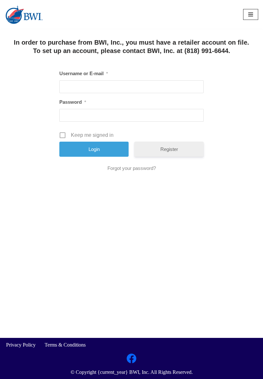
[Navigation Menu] (250, 14)
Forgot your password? (131, 168)
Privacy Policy (21, 345)
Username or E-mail (83, 73)
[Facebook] (131, 358)
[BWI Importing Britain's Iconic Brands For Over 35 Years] (24, 14)
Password (72, 102)
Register (169, 149)
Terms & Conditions (65, 345)
